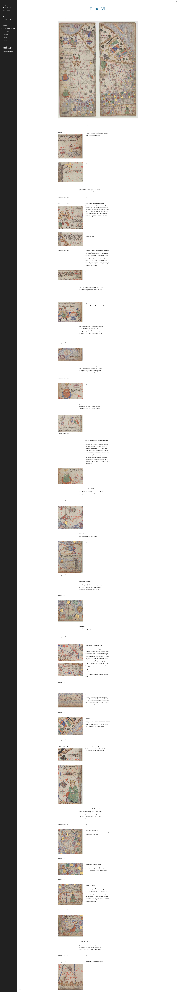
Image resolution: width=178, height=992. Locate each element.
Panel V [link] (6, 37)
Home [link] (4, 16)
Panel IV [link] (6, 34)
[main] (97, 9)
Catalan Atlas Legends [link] (9, 28)
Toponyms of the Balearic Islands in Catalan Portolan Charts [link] (9, 47)
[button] (176, 2)
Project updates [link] (7, 43)
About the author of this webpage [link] (9, 24)
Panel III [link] (6, 31)
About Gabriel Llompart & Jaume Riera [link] (9, 20)
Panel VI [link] (6, 40)
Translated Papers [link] (8, 51)
